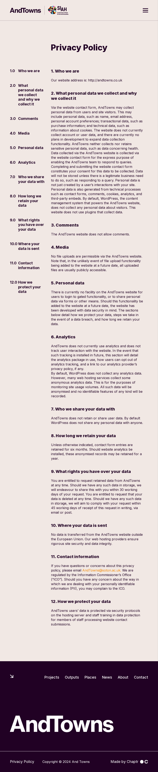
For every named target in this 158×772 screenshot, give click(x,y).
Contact (141, 677)
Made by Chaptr (124, 761)
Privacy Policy (22, 761)
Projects (51, 677)
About (123, 677)
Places (90, 677)
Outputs (72, 677)
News (107, 677)
